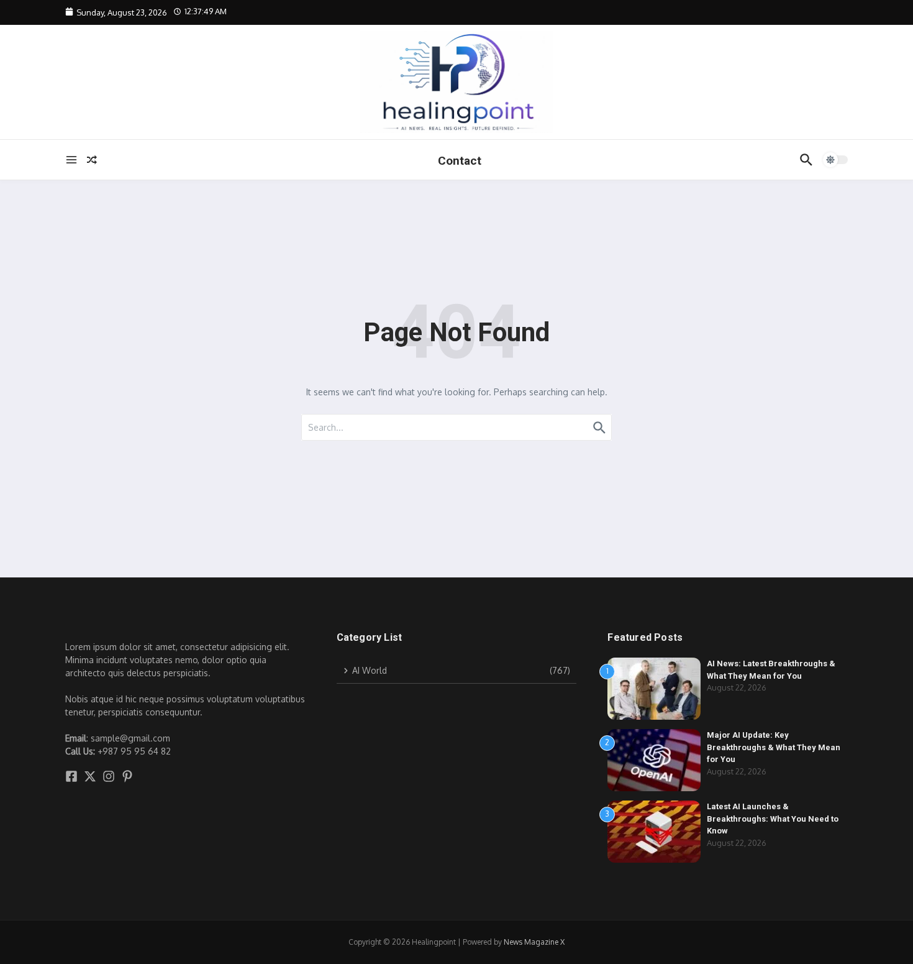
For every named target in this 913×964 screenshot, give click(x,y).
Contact (459, 161)
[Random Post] (92, 160)
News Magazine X (534, 942)
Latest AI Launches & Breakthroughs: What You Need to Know (772, 818)
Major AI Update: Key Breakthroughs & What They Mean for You (773, 747)
